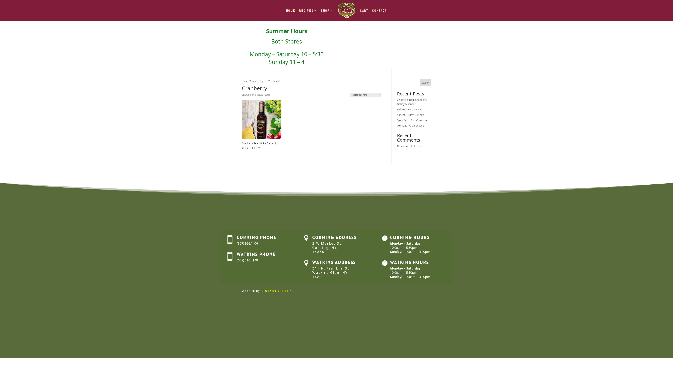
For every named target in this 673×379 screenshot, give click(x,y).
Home (245, 81)
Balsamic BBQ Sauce (409, 109)
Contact (379, 10)
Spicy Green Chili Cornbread (412, 120)
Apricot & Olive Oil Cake (410, 115)
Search (425, 82)
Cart (364, 10)
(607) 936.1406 (247, 243)
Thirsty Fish (277, 291)
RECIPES (306, 10)
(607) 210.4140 (247, 260)
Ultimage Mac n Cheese (410, 125)
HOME (290, 10)
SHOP (325, 10)
